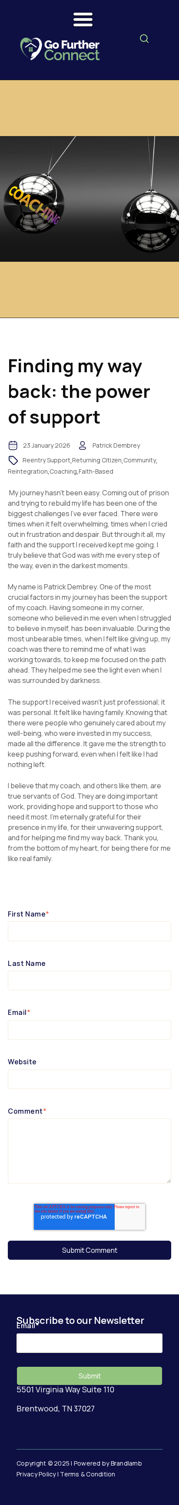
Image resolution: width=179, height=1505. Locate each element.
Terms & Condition (87, 1474)
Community (139, 460)
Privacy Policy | (38, 1474)
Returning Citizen (97, 460)
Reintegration (28, 471)
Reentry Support (46, 460)
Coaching (63, 471)
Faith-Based (96, 471)
